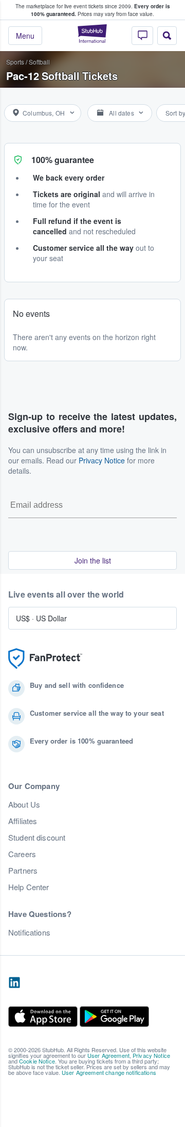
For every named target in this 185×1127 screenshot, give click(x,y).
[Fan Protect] (45, 658)
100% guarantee (62, 160)
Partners (23, 870)
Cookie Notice (37, 1061)
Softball (39, 61)
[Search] (167, 35)
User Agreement (108, 1055)
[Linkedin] (14, 983)
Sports (15, 61)
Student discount (36, 837)
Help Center (28, 887)
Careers (22, 854)
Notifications (29, 932)
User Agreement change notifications (109, 1072)
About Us (24, 804)
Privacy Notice (102, 460)
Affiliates (22, 821)
